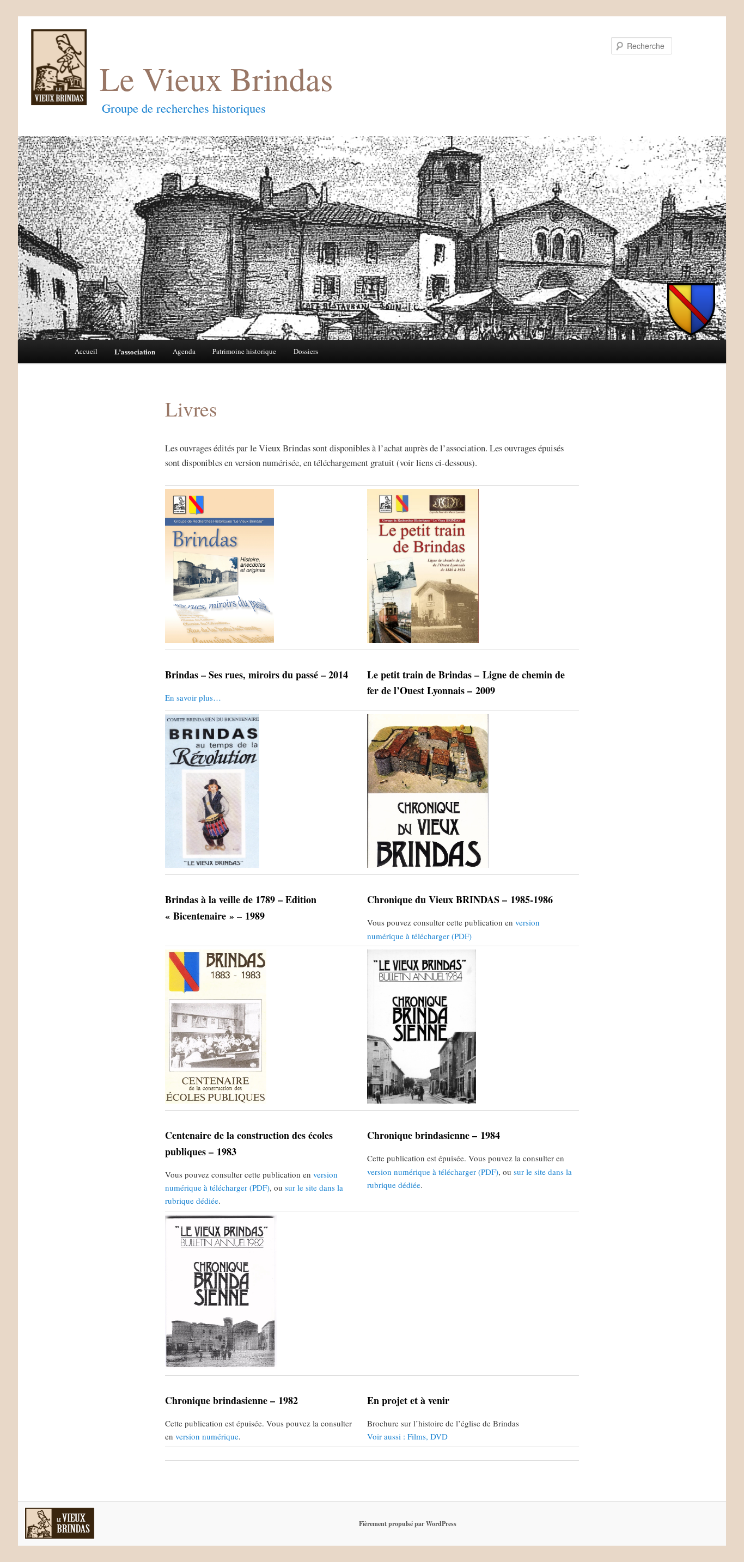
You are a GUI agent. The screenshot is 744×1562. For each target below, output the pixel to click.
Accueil (86, 351)
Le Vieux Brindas (216, 78)
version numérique (207, 1436)
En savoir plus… (193, 697)
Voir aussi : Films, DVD (407, 1436)
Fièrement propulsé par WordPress (407, 1523)
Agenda (184, 351)
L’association (134, 351)
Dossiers (306, 351)
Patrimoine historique (244, 351)
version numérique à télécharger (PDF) (432, 1171)
